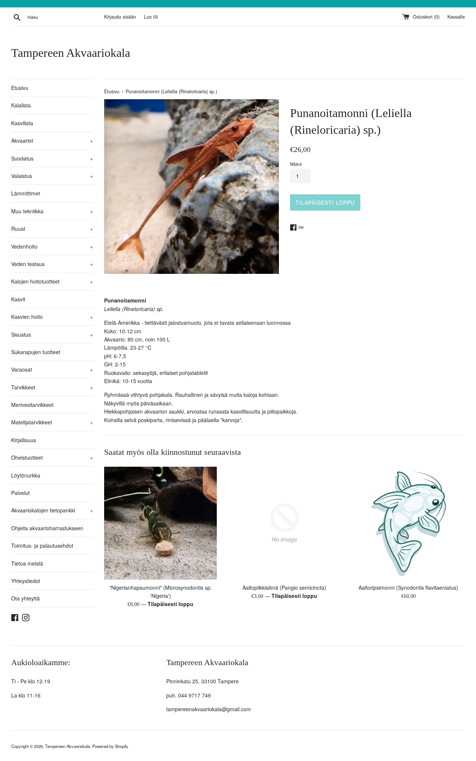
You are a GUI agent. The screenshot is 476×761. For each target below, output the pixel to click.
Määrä (296, 164)
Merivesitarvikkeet (32, 404)
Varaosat (52, 369)
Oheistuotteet (52, 457)
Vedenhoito (52, 246)
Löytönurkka (25, 475)
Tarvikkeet (52, 387)
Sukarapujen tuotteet (35, 352)
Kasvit (18, 299)
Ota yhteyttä (25, 598)
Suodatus (52, 158)
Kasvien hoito (52, 316)
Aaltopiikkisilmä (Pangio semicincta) (284, 587)
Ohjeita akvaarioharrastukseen (47, 528)
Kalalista (21, 105)
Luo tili (151, 16)
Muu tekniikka (52, 211)
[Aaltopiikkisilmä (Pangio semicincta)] (284, 523)
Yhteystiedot (25, 580)
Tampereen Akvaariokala (70, 52)
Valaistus (52, 175)
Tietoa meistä (27, 563)
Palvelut (20, 492)
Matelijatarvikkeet (52, 422)
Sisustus (52, 334)
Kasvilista (22, 123)
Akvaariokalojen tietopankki (52, 510)
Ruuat (52, 228)
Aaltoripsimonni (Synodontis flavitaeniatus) (408, 587)
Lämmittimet (25, 193)
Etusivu (19, 87)
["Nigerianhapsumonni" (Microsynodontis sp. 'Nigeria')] (160, 523)
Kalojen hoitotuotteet (52, 281)
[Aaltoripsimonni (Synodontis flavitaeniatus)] (408, 523)
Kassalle (456, 16)
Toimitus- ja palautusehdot (42, 545)
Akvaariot (52, 140)
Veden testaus (52, 264)
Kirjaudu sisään (120, 16)
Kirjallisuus (23, 440)
